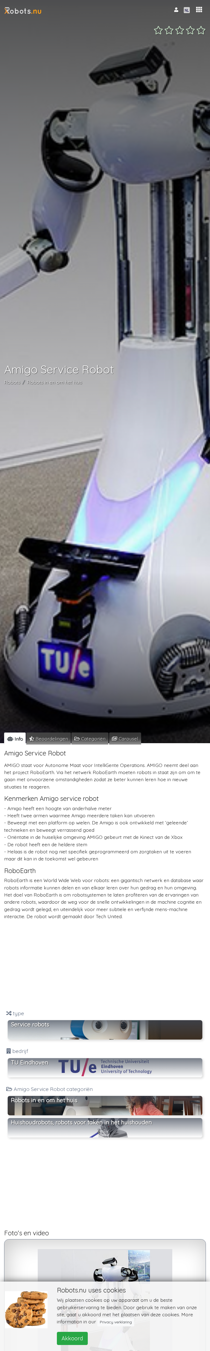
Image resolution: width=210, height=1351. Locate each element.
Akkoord (72, 1338)
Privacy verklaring (116, 1322)
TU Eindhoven (29, 1062)
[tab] (15, 739)
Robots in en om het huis (54, 382)
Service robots (30, 1024)
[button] (199, 9)
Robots (12, 382)
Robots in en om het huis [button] (44, 1100)
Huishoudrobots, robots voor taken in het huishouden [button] (81, 1122)
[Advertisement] (105, 965)
